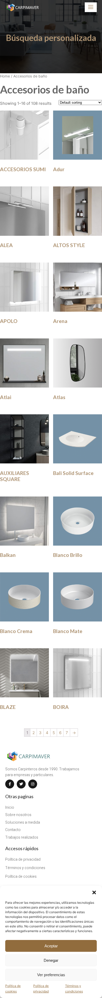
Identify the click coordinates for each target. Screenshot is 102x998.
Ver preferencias (51, 975)
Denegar (51, 960)
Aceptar (51, 946)
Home (5, 76)
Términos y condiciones (74, 988)
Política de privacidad (41, 988)
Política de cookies (13, 988)
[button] (94, 892)
